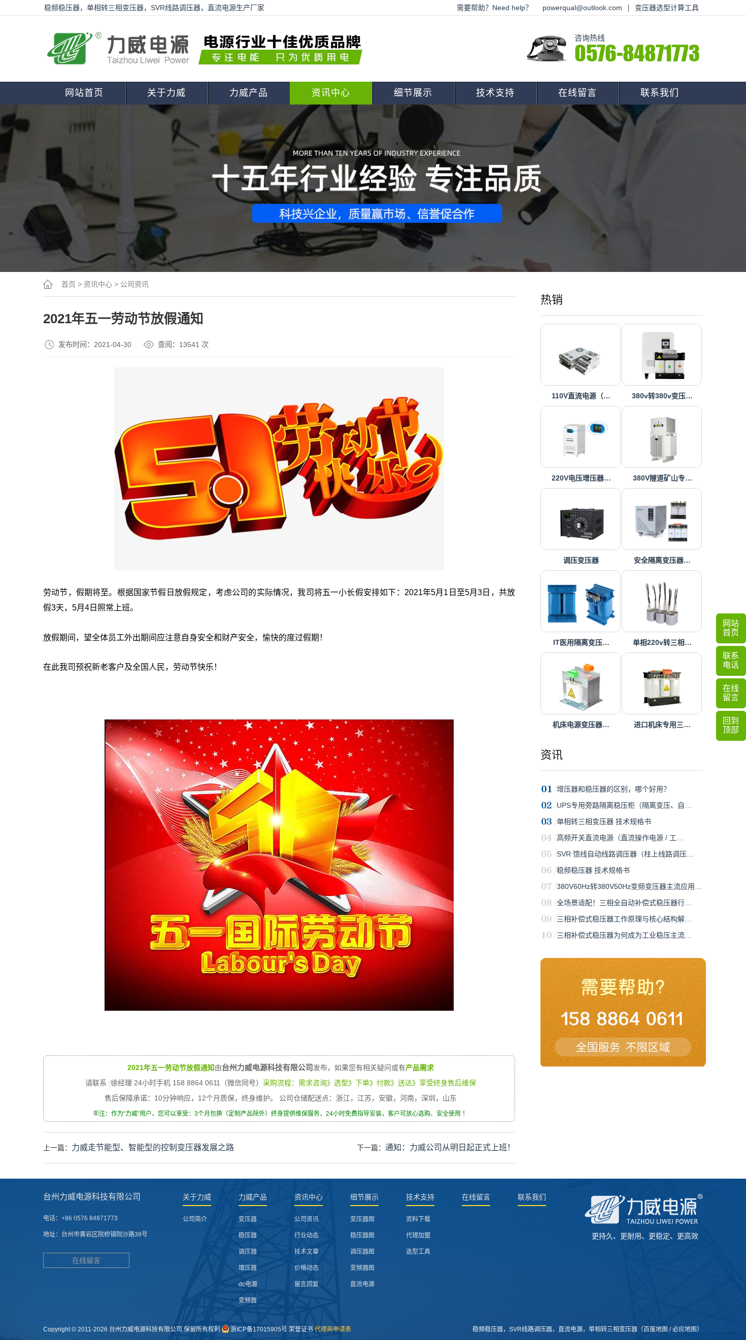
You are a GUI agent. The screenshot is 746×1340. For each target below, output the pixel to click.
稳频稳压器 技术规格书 (593, 870)
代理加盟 (418, 1235)
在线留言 (577, 93)
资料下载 (418, 1219)
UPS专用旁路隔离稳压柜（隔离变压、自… (624, 805)
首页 (68, 284)
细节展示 (413, 93)
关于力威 (166, 93)
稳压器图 (362, 1235)
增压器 (248, 1268)
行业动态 (306, 1235)
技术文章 (306, 1251)
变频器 (248, 1300)
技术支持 (495, 93)
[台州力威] (208, 49)
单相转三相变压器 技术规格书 (604, 821)
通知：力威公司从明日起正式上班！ (450, 1147)
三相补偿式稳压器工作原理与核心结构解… (624, 919)
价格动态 (306, 1268)
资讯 (551, 754)
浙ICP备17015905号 (258, 1329)
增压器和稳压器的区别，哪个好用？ (613, 789)
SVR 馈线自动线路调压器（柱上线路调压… (625, 854)
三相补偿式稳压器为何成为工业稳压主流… (624, 935)
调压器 (248, 1251)
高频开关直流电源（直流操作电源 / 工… (620, 838)
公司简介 (195, 1219)
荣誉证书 (301, 1329)
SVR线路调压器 (530, 1329)
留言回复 (306, 1284)
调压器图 (362, 1251)
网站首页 (84, 93)
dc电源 (248, 1284)
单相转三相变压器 (613, 1329)
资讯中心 (331, 93)
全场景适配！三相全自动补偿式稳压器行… (624, 903)
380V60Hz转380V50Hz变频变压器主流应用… (629, 886)
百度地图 (655, 1329)
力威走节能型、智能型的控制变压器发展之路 (153, 1147)
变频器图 (362, 1268)
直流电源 (362, 1284)
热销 (551, 299)
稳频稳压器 (487, 1329)
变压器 (248, 1219)
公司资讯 (134, 284)
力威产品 (248, 93)
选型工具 (418, 1251)
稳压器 (248, 1235)
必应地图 (684, 1329)
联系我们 (659, 93)
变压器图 (362, 1219)
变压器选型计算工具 (667, 8)
